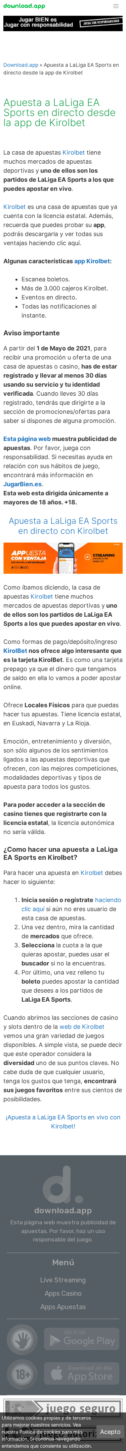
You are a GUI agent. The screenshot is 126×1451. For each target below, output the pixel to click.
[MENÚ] (119, 6)
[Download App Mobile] (25, 6)
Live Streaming (63, 1280)
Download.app (20, 65)
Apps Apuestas (63, 1307)
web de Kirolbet (81, 1026)
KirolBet (15, 650)
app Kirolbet (92, 261)
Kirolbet (73, 152)
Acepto (110, 1431)
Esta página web (27, 438)
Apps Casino (63, 1293)
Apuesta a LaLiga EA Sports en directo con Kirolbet (63, 526)
